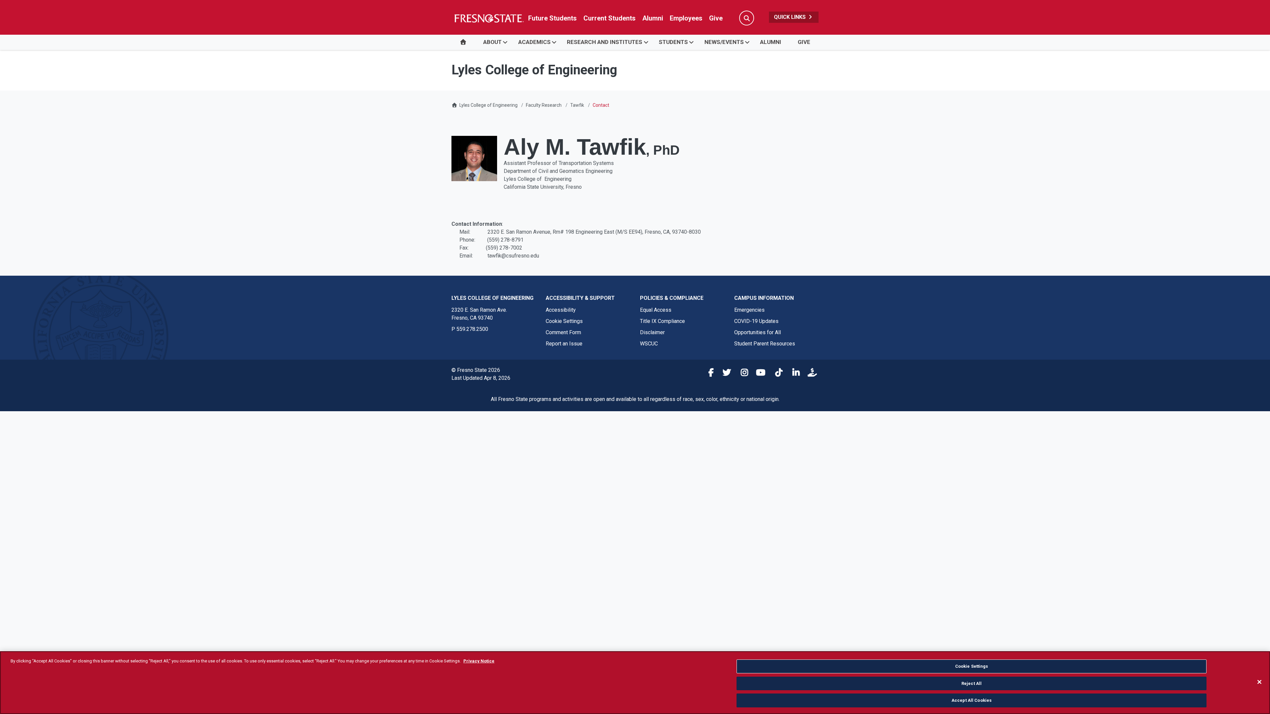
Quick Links (790, 17)
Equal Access (655, 310)
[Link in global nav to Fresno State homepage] (488, 18)
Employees (686, 18)
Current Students (609, 18)
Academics (534, 42)
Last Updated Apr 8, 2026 (480, 378)
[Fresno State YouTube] (759, 374)
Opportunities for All (757, 332)
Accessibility (561, 310)
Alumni (652, 18)
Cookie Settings (564, 321)
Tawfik (577, 105)
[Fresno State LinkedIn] (793, 374)
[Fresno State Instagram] (742, 374)
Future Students (552, 18)
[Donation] (810, 374)
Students (673, 42)
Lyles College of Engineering (489, 105)
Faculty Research (544, 105)
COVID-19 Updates (756, 321)
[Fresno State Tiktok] (776, 374)
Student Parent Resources (764, 343)
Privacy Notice (478, 660)
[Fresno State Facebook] (707, 374)
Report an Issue (564, 343)
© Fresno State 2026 (475, 370)
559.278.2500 (472, 329)
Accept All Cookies (972, 700)
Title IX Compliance (662, 321)
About (492, 42)
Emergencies (749, 310)
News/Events (724, 42)
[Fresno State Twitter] (724, 374)
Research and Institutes (604, 42)
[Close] (1259, 682)
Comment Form (563, 332)
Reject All (971, 683)
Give (716, 18)
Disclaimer (652, 332)
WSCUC (649, 343)
